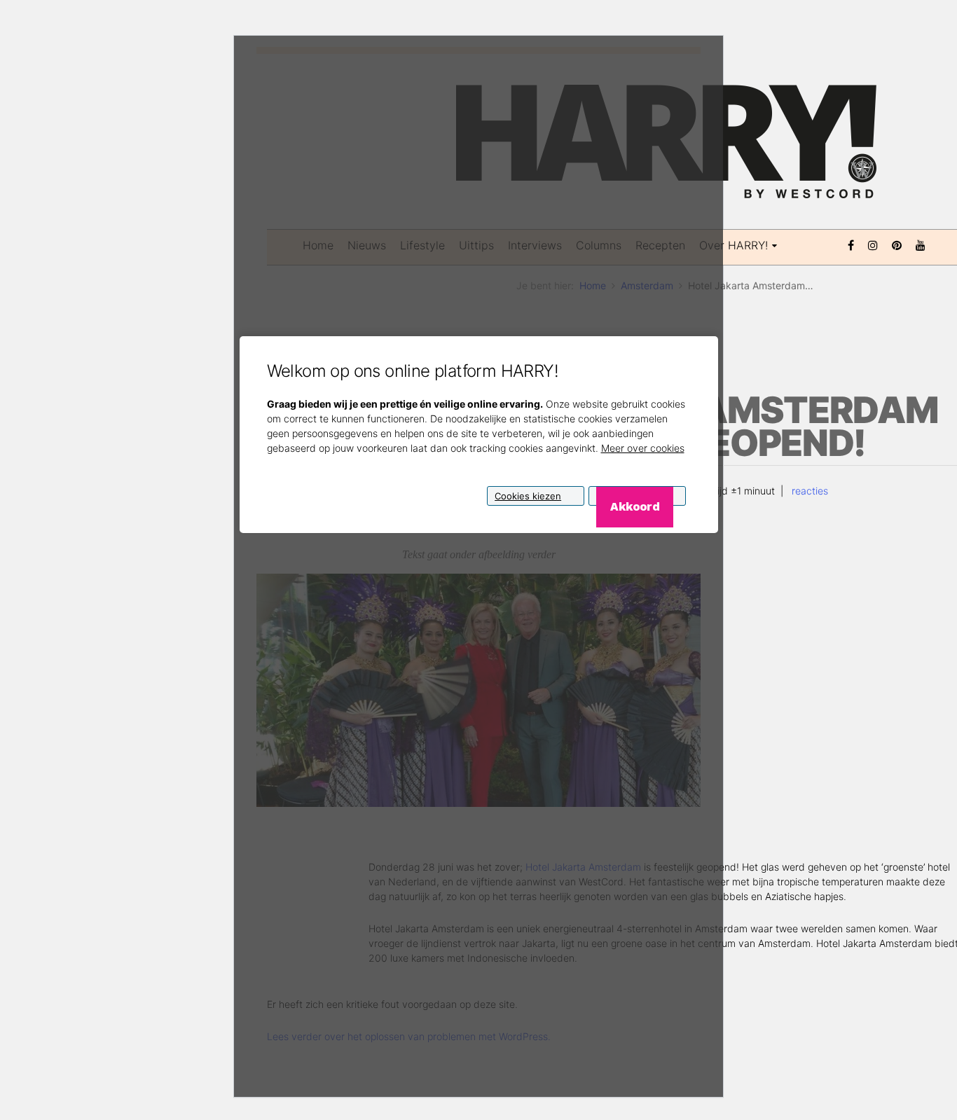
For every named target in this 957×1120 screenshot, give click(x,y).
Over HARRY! (733, 245)
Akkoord (634, 505)
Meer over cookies (642, 447)
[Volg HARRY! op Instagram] (873, 244)
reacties (808, 491)
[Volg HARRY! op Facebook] (851, 244)
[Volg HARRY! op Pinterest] (897, 244)
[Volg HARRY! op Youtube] (920, 244)
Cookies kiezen (528, 495)
